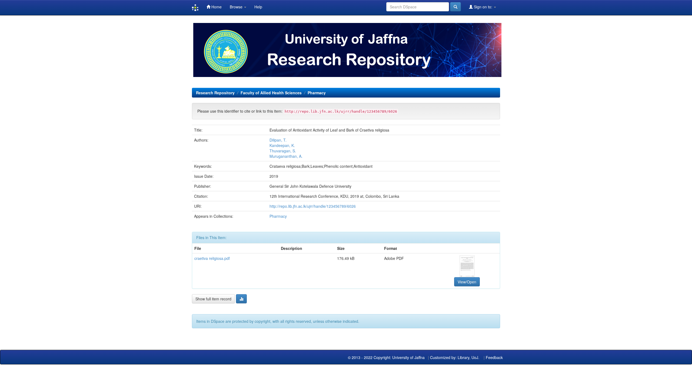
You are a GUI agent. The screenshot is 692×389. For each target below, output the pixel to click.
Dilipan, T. (278, 140)
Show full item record (213, 298)
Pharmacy (317, 92)
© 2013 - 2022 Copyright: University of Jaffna (387, 357)
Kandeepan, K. (282, 145)
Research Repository (215, 92)
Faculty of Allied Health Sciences (271, 92)
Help (258, 6)
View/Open (467, 281)
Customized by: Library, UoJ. (454, 357)
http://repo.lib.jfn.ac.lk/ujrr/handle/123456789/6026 (313, 206)
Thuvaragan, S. (283, 150)
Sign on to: (483, 6)
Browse (237, 6)
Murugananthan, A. (286, 156)
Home (216, 6)
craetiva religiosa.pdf (212, 258)
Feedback (494, 357)
